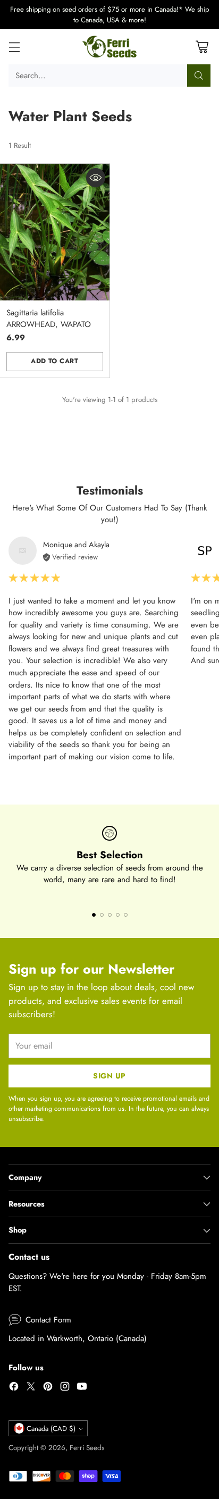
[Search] (198, 75)
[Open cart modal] (202, 47)
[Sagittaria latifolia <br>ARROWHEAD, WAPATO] (55, 232)
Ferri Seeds (87, 1448)
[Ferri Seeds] (110, 46)
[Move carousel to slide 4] (118, 915)
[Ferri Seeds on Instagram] (64, 1388)
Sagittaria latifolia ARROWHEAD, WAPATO (48, 319)
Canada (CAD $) (51, 1428)
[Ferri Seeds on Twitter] (30, 1388)
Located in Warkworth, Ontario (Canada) (78, 1338)
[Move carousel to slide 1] (94, 915)
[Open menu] (14, 47)
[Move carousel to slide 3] (110, 915)
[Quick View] (95, 177)
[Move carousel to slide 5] (126, 915)
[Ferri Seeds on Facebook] (13, 1388)
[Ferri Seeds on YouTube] (81, 1388)
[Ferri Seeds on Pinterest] (47, 1388)
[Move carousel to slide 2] (102, 915)
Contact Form (48, 1320)
